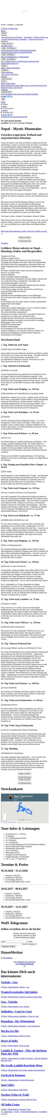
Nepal (8, 83)
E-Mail (29, 942)
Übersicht (4, 117)
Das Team (39, 86)
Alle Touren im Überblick (9, 74)
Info (25, 117)
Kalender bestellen (31, 94)
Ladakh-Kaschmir (7, 50)
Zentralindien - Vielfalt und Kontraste (36, 37)
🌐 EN (9, 96)
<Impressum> (8, 1112)
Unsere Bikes (19, 86)
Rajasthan (25, 57)
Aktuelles (4, 90)
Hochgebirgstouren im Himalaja (12, 37)
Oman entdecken (7, 72)
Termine (4, 77)
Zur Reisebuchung (25, 241)
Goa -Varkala (5, 61)
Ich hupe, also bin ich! (14, 88)
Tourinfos (4, 243)
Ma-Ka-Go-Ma (16, 57)
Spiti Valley (28, 52)
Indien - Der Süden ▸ (8, 59)
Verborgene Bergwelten (35, 39)
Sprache (25, 944)
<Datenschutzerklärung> (29, 1112)
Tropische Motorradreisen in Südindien (14, 39)
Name (3, 942)
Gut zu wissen (30, 86)
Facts (10, 117)
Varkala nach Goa (11, 63)
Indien (3, 83)
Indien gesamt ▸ (7, 44)
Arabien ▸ (5, 70)
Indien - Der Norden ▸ (9, 48)
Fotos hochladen (7, 94)
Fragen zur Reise (24, 237)
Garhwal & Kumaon (21, 50)
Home (3, 31)
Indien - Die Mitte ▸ (8, 55)
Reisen (4, 33)
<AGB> (17, 1112)
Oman (13, 83)
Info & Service (6, 79)
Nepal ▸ (4, 66)
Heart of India (6, 57)
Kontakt (4, 96)
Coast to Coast (15, 61)
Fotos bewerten (19, 94)
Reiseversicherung (7, 86)
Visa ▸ (4, 81)
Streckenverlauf (18, 117)
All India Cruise (6, 46)
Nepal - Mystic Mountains (10, 68)
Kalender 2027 (6, 92)
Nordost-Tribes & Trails (15, 52)
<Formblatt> (42, 1112)
